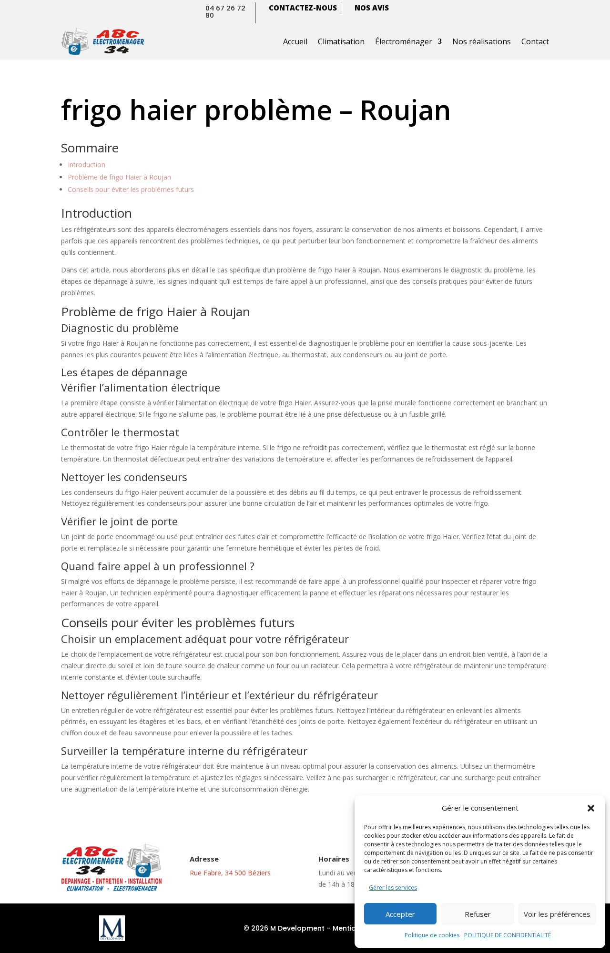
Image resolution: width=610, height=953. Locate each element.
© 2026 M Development (284, 928)
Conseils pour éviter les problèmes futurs (131, 189)
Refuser (478, 914)
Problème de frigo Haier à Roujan (119, 176)
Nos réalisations (481, 41)
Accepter (400, 914)
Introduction (86, 164)
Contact (535, 41)
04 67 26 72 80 (225, 11)
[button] (591, 808)
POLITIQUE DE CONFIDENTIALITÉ (507, 935)
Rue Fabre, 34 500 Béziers (230, 872)
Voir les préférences (557, 914)
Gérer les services (393, 887)
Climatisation (341, 41)
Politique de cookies (432, 935)
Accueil (295, 41)
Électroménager (403, 41)
